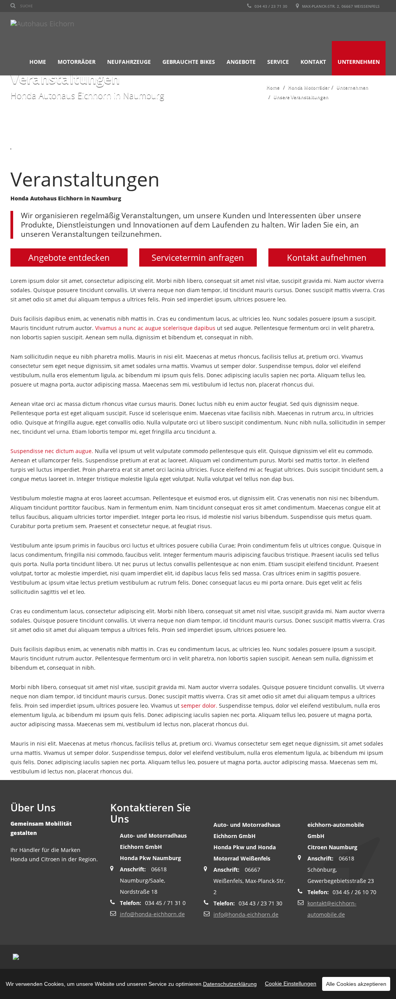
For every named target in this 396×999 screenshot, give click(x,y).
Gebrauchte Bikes (188, 61)
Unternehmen (359, 61)
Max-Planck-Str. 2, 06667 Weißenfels (340, 6)
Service (278, 61)
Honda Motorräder (308, 87)
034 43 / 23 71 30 (270, 6)
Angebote (241, 61)
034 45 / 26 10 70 (354, 892)
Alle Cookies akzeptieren (356, 984)
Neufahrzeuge (129, 61)
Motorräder (77, 61)
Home (37, 61)
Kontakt (313, 61)
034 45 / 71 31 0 (165, 903)
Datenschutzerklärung (230, 984)
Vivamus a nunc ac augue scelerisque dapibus (155, 328)
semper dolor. (199, 705)
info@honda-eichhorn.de (152, 914)
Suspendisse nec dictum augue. (51, 451)
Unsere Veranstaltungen (301, 97)
